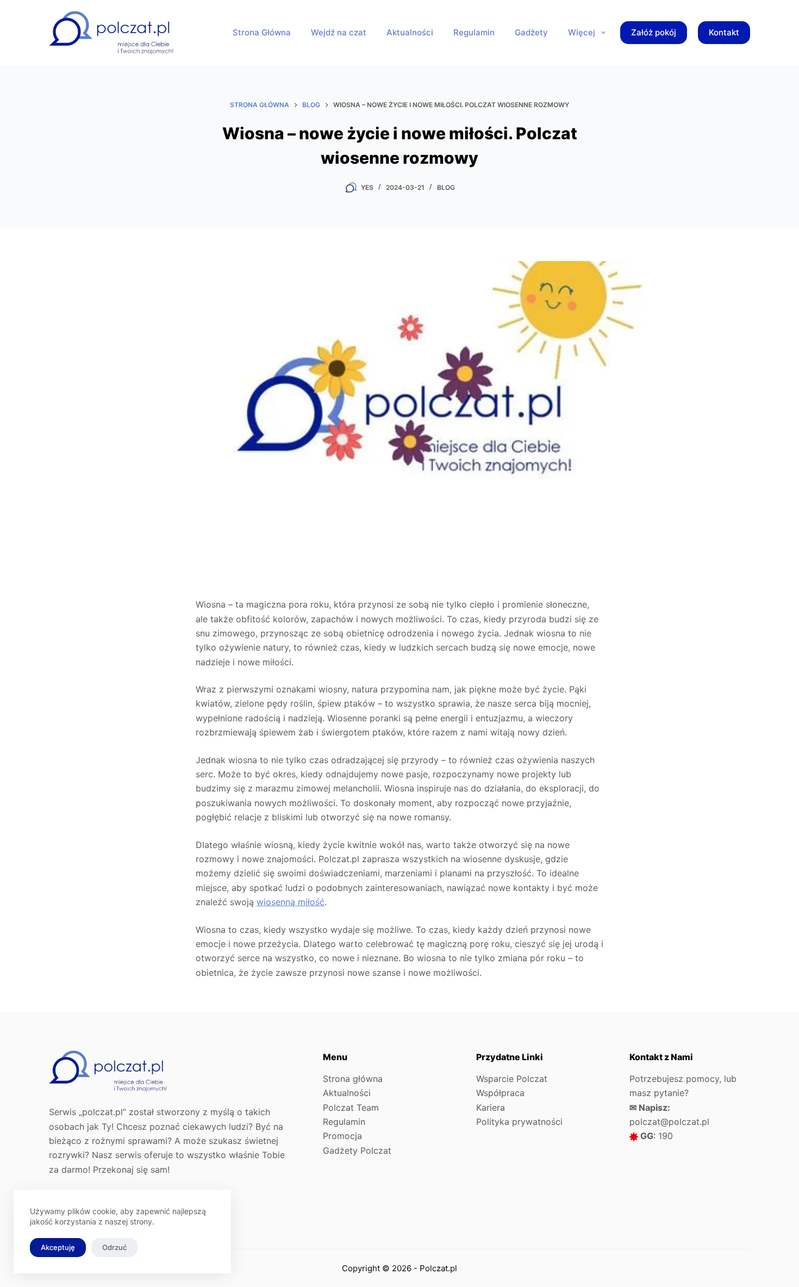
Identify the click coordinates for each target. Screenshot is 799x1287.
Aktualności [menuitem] (409, 32)
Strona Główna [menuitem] (262, 32)
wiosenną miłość (290, 901)
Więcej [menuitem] (581, 32)
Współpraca (500, 1092)
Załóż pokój (653, 32)
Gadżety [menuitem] (531, 32)
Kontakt (724, 32)
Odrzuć (114, 1247)
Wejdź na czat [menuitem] (338, 32)
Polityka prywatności (519, 1121)
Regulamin (344, 1121)
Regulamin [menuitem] (474, 32)
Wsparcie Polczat (511, 1078)
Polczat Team (351, 1107)
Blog (446, 187)
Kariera (490, 1107)
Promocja (342, 1135)
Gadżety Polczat (357, 1150)
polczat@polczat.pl (669, 1121)
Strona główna (353, 1078)
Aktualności (347, 1092)
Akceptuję (58, 1247)
